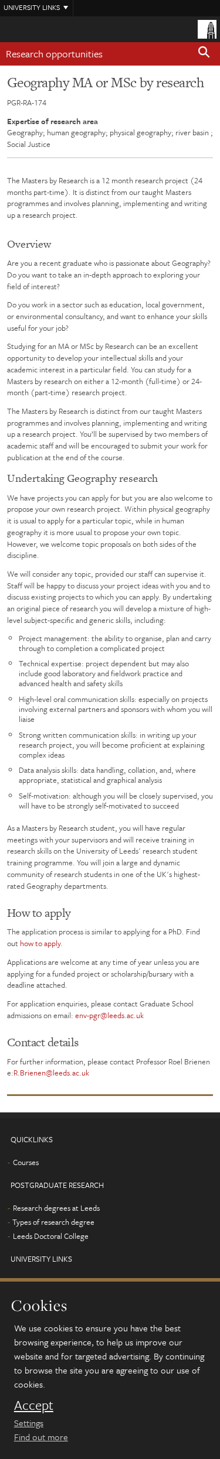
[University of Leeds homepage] (207, 28)
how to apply (40, 943)
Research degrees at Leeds (56, 1208)
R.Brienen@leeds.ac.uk (51, 1072)
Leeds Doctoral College (51, 1236)
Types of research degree (53, 1222)
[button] (204, 54)
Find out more (41, 1436)
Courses (26, 1162)
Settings (28, 1422)
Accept (33, 1405)
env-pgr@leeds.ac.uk (109, 1015)
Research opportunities (54, 53)
